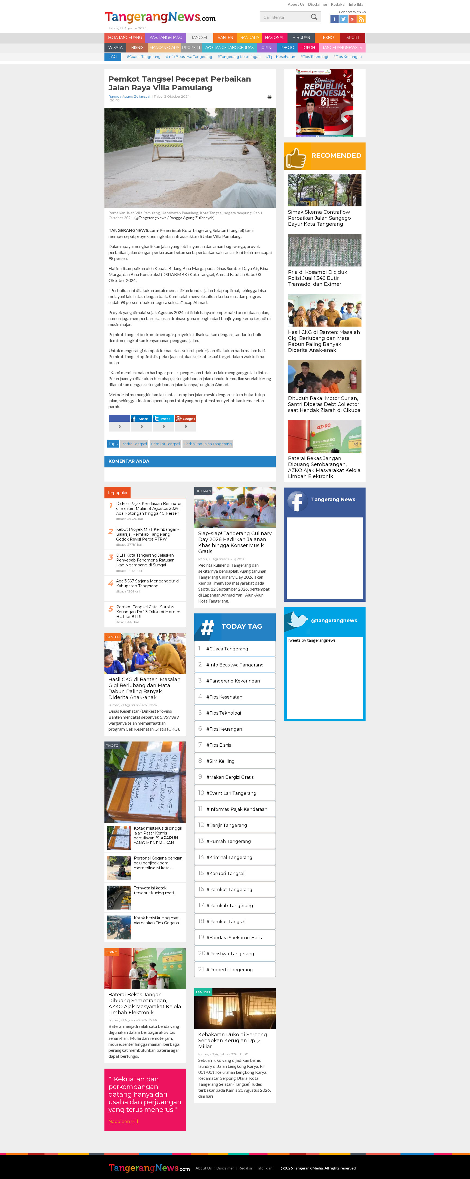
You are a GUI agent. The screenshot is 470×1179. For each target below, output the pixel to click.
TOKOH (308, 47)
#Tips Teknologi (314, 56)
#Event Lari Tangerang (227, 792)
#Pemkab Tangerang (225, 905)
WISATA (115, 47)
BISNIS (137, 47)
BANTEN (225, 37)
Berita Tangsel (134, 444)
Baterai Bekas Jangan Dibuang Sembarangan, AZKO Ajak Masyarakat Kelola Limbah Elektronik (145, 1004)
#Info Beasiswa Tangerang (189, 56)
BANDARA (249, 37)
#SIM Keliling (216, 760)
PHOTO (287, 47)
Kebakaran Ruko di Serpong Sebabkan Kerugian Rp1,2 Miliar (232, 1041)
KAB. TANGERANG (166, 37)
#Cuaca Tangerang (143, 56)
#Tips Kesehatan (280, 56)
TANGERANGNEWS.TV (342, 47)
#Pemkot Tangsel (222, 921)
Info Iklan (357, 4)
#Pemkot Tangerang (225, 889)
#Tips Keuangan (347, 56)
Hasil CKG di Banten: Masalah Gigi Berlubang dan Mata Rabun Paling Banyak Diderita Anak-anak (145, 688)
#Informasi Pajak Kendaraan (232, 808)
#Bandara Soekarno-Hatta (231, 937)
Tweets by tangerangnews (311, 640)
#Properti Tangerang (225, 969)
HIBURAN (301, 37)
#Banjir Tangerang (222, 825)
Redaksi (338, 4)
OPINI (266, 47)
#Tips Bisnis (214, 744)
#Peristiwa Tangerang (226, 953)
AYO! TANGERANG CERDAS (229, 47)
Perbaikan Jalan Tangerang (208, 444)
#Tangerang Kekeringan (239, 56)
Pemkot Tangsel (165, 444)
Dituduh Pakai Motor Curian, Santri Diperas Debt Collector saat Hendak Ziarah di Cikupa (324, 404)
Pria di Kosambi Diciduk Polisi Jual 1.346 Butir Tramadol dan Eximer (317, 278)
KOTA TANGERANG (125, 37)
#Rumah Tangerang (224, 841)
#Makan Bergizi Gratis (225, 776)
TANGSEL (199, 37)
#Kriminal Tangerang (225, 857)
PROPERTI (191, 47)
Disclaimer (317, 4)
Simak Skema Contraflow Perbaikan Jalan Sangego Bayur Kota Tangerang (319, 218)
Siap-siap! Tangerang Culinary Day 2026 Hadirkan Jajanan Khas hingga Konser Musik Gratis (235, 542)
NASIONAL (274, 37)
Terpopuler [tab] (117, 492)
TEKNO (327, 37)
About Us (296, 4)
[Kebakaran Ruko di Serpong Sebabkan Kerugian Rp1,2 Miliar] (235, 1007)
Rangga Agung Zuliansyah (130, 96)
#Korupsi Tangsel (221, 873)
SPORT (353, 37)
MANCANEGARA (164, 47)
